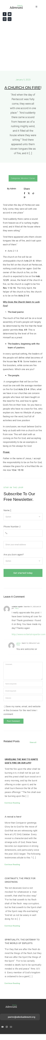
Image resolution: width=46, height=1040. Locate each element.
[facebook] (4, 14)
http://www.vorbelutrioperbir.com (28, 634)
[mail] (9, 19)
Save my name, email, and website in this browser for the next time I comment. (22, 710)
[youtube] (9, 14)
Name (7, 510)
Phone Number (12, 526)
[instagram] (4, 19)
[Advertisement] (23, 46)
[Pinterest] (24, 197)
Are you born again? (14, 554)
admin (18, 643)
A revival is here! (13, 816)
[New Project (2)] (13, 5)
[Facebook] (24, 193)
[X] (29, 193)
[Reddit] (33, 193)
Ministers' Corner (28, 178)
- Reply (16, 608)
